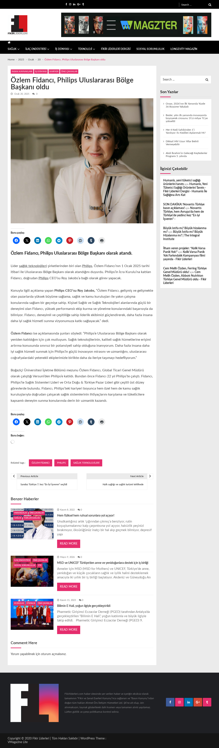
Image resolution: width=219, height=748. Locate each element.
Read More (68, 543)
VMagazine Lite (18, 742)
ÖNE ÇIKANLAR (69, 71)
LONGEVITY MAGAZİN (183, 49)
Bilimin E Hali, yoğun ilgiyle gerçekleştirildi (83, 606)
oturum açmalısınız (53, 654)
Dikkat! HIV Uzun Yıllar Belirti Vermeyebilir (182, 143)
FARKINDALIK (20, 513)
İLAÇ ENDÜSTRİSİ (35, 49)
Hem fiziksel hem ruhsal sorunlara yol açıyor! (85, 515)
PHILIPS (61, 463)
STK (39, 565)
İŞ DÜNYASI (62, 49)
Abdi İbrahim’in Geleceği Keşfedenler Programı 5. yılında (186, 154)
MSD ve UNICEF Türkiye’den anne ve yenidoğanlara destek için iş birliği (102, 562)
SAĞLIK (12, 49)
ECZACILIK (19, 603)
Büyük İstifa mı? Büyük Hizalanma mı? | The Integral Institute (183, 235)
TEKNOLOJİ (85, 49)
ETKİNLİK (31, 603)
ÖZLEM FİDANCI (40, 463)
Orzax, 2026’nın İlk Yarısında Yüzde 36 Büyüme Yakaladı (185, 105)
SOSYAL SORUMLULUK (150, 49)
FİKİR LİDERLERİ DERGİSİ (115, 49)
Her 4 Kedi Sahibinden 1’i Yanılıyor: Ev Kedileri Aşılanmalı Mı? (186, 131)
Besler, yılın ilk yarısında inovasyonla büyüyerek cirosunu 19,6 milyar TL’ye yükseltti (187, 118)
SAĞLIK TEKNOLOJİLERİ (86, 463)
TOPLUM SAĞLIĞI (32, 518)
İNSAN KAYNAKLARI (22, 71)
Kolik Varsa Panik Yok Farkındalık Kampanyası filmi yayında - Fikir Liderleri (184, 256)
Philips (43, 278)
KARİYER (54, 71)
